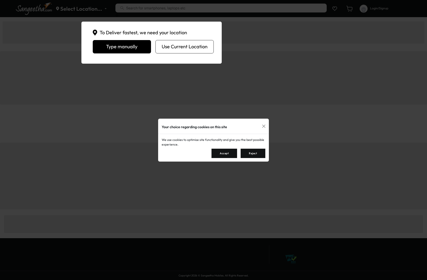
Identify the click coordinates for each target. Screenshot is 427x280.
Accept (224, 153)
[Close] (263, 126)
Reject (253, 153)
